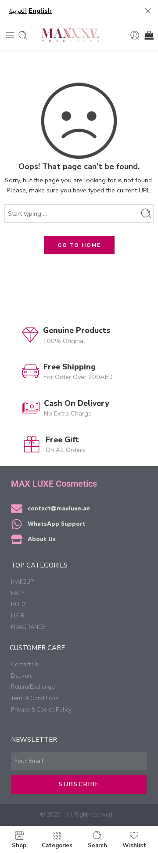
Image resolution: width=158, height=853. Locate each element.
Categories (57, 845)
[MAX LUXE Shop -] (70, 35)
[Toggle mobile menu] (10, 35)
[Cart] (149, 35)
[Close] (148, 11)
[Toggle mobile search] (23, 35)
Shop (19, 845)
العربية (18, 10)
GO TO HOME (79, 245)
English (40, 10)
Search (97, 845)
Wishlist (134, 845)
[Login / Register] (134, 35)
